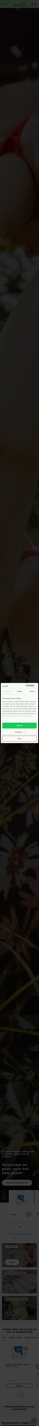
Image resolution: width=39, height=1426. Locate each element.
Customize (18, 732)
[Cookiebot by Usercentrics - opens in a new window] (28, 685)
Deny (19, 738)
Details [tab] (19, 691)
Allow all (19, 725)
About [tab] (32, 691)
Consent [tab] (7, 691)
